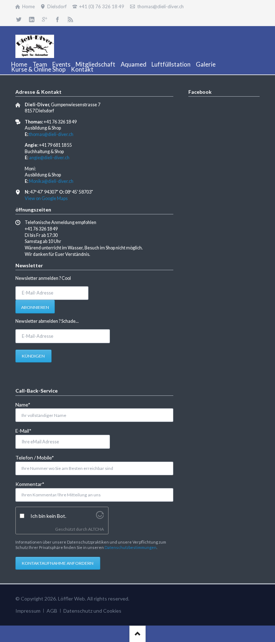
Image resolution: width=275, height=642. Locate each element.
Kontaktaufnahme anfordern (57, 563)
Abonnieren (35, 307)
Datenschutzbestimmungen (130, 547)
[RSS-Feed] (70, 19)
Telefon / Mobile (34, 457)
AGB (52, 611)
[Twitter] (19, 19)
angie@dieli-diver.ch (49, 157)
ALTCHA (96, 529)
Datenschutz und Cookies (92, 611)
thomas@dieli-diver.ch (51, 134)
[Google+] (44, 19)
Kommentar (29, 484)
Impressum (27, 611)
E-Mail (27, 430)
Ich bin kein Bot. (48, 516)
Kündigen (33, 356)
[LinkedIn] (31, 19)
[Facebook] (57, 19)
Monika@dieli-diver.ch (51, 181)
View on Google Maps (46, 198)
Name (27, 404)
